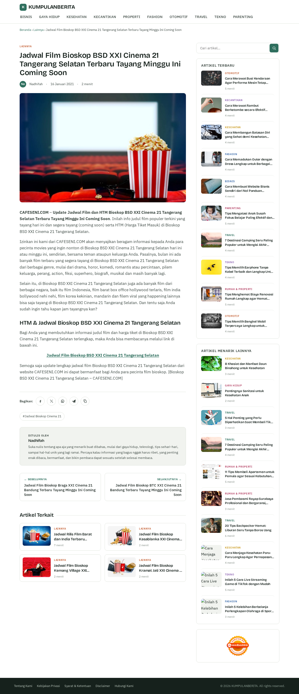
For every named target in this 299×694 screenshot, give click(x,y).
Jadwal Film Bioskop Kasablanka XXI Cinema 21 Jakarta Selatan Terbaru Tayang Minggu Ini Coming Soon (159, 537)
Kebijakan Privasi (48, 686)
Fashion (231, 154)
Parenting (233, 208)
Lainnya (38, 30)
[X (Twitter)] (51, 401)
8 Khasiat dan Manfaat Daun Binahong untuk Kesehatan (246, 366)
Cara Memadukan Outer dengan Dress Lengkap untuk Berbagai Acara (248, 161)
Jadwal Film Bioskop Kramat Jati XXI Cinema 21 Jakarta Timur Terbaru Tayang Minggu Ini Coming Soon (161, 568)
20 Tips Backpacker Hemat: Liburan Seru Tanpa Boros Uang (248, 528)
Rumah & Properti (239, 289)
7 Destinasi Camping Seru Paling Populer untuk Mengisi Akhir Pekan (249, 242)
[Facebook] (40, 401)
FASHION (155, 17)
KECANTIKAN (105, 17)
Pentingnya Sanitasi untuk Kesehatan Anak (244, 393)
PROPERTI (131, 17)
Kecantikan (234, 100)
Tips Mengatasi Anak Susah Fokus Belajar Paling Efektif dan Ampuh (248, 215)
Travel (230, 235)
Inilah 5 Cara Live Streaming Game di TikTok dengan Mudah (247, 582)
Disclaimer (103, 686)
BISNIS (26, 17)
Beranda (25, 30)
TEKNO (220, 17)
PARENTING (243, 17)
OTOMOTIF (179, 17)
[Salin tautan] (85, 401)
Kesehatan (233, 127)
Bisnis (230, 181)
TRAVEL (201, 17)
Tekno (229, 262)
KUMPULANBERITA (48, 7)
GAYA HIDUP (49, 17)
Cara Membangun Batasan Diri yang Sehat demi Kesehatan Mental (247, 135)
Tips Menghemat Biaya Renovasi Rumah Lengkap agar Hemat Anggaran (249, 296)
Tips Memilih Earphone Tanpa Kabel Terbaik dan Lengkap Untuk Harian (249, 269)
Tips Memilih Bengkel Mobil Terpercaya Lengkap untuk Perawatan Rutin (245, 324)
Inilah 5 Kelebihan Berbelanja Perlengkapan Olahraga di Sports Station (249, 609)
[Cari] (274, 48)
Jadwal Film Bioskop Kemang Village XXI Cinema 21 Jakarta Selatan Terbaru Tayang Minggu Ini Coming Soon (74, 568)
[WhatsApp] (62, 401)
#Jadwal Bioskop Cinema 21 (42, 416)
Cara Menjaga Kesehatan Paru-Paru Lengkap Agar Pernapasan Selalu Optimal (248, 555)
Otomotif (232, 73)
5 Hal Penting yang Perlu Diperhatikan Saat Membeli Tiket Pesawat (249, 420)
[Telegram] (73, 401)
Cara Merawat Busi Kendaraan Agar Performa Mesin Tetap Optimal (247, 80)
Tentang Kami (23, 686)
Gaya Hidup (233, 385)
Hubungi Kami (124, 686)
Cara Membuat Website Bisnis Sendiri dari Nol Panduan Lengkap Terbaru (247, 189)
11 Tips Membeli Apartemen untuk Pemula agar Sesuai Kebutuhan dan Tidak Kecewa (249, 474)
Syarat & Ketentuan (77, 686)
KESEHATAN (77, 17)
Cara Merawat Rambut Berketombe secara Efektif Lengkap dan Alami (245, 108)
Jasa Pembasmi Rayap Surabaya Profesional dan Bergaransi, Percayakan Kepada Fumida (249, 501)
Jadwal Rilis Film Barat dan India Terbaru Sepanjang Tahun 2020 (73, 537)
